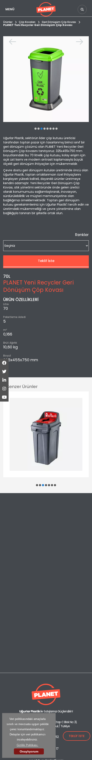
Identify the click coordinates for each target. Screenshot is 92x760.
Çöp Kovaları (27, 22)
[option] (46, 79)
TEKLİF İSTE (77, 736)
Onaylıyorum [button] (29, 751)
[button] (35, 129)
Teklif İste (46, 260)
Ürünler (7, 22)
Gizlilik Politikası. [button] (27, 745)
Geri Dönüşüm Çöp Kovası (59, 22)
